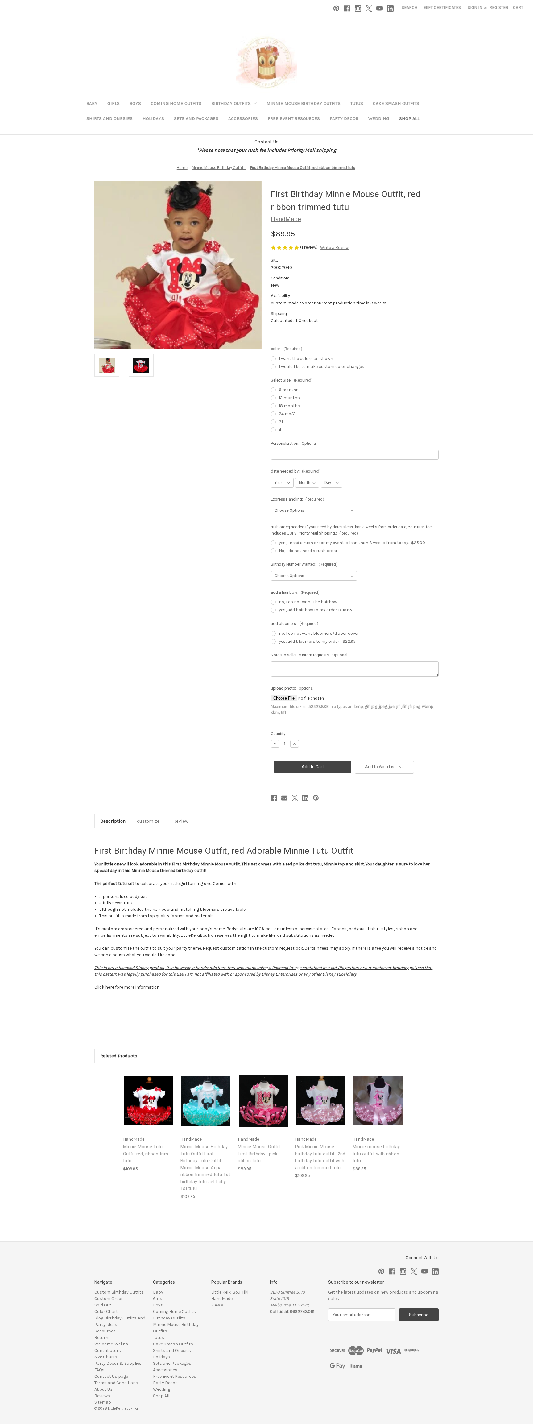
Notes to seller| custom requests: (309, 655)
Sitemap (102, 1402)
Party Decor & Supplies (118, 1363)
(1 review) (309, 247)
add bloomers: (294, 623)
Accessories (243, 118)
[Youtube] (379, 8)
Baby (91, 103)
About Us (103, 1389)
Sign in (475, 7)
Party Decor (344, 118)
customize (148, 821)
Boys (135, 103)
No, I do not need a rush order (308, 550)
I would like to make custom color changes (321, 366)
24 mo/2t (288, 413)
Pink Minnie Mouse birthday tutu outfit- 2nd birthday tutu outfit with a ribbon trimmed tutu (320, 1157)
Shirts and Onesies (109, 118)
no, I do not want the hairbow (308, 602)
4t (281, 429)
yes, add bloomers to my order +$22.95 (317, 641)
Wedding (378, 118)
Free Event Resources (294, 118)
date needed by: (296, 471)
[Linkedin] (390, 8)
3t (281, 421)
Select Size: (292, 380)
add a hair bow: (295, 592)
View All (218, 1305)
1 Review (179, 821)
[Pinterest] (336, 8)
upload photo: (292, 688)
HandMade (222, 1298)
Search (409, 7)
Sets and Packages (196, 118)
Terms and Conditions (116, 1382)
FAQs (99, 1369)
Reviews (102, 1395)
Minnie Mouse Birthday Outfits (303, 103)
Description (113, 821)
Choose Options (148, 1106)
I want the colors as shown (306, 358)
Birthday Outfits (231, 103)
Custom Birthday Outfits (119, 1292)
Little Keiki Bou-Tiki (229, 1292)
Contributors (107, 1350)
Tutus (356, 103)
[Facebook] (347, 8)
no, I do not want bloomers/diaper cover (319, 633)
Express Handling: (297, 499)
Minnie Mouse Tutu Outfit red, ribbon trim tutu (145, 1153)
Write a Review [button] (334, 247)
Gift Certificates (442, 7)
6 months (289, 389)
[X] (369, 8)
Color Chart (106, 1311)
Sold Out (102, 1305)
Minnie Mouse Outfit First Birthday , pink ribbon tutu (259, 1153)
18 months (289, 405)
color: (286, 348)
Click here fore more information (126, 987)
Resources (105, 1331)
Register (498, 7)
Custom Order (108, 1298)
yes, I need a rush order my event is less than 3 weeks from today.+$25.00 (352, 542)
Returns (102, 1337)
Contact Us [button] (266, 142)
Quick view (143, 1095)
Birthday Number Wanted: (304, 564)
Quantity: (278, 733)
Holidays (153, 118)
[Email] (284, 798)
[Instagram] (358, 8)
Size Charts (105, 1357)
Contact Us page (111, 1376)
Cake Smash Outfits (396, 103)
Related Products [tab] (118, 1056)
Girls (113, 103)
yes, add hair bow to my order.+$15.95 (315, 610)
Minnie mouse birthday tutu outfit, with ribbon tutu (376, 1153)
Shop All (409, 118)
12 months (289, 397)
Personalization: (294, 443)
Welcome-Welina (111, 1344)
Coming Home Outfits (176, 103)
